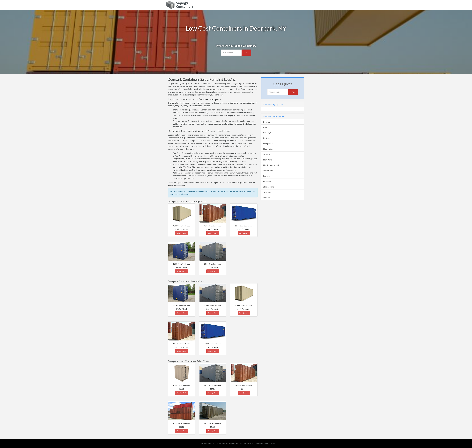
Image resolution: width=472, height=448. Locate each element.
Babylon (266, 122)
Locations (264, 443)
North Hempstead (271, 165)
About (272, 443)
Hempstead (268, 143)
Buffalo (266, 138)
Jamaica (266, 154)
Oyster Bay (268, 170)
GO (246, 52)
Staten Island (268, 187)
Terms (246, 443)
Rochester (267, 181)
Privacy (239, 443)
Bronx (265, 127)
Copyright (254, 443)
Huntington (268, 149)
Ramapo (266, 176)
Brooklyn (267, 132)
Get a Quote (181, 233)
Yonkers (266, 197)
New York (267, 160)
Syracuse (267, 192)
